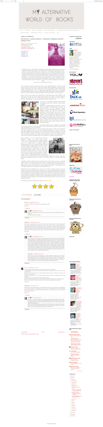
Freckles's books (74, 347)
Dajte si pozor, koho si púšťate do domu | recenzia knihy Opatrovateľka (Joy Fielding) (76, 340)
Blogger (54, 423)
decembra (74, 380)
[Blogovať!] (36, 195)
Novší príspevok (24, 332)
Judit (26, 194)
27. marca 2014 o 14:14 (36, 297)
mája (73, 403)
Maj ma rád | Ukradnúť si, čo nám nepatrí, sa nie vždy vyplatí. (76, 368)
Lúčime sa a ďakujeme (75, 332)
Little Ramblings (74, 362)
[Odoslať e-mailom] (35, 195)
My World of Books (74, 338)
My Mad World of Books (75, 358)
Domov (21, 30)
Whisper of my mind (75, 366)
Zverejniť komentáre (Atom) (33, 334)
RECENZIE (27, 30)
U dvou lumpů (73, 351)
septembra (74, 385)
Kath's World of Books (75, 334)
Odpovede (28, 208)
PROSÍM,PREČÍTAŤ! (24, 32)
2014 (72, 377)
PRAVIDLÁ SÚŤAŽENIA (49, 32)
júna (73, 402)
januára (73, 410)
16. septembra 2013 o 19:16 (33, 202)
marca (73, 407)
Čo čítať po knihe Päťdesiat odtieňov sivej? (79, 266)
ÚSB (58, 32)
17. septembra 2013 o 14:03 (32, 267)
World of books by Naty (75, 343)
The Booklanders (74, 331)
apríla (73, 405)
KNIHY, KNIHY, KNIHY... (50, 30)
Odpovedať (26, 205)
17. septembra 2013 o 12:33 (34, 222)
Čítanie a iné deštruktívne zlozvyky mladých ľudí (76, 390)
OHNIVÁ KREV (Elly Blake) (75, 352)
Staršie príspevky (61, 332)
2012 (72, 412)
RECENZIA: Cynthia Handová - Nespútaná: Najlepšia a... (76, 393)
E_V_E (25, 267)
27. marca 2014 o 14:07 (33, 285)
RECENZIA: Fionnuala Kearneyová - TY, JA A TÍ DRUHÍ (78, 315)
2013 (72, 379)
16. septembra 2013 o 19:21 (37, 210)
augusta (73, 399)
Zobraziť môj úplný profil (74, 69)
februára (73, 408)
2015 (72, 376)
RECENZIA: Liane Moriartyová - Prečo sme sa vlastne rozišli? (79, 277)
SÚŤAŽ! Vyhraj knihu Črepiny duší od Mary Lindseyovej (79, 303)
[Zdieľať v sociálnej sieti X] (37, 195)
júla (72, 400)
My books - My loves (75, 354)
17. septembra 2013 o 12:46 (37, 236)
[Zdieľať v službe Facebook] (39, 195)
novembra (74, 382)
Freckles (26, 202)
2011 (72, 414)
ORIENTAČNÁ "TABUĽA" (36, 32)
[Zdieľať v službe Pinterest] (40, 195)
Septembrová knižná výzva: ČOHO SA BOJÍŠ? (76, 397)
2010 (72, 415)
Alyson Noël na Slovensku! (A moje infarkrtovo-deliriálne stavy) (79, 290)
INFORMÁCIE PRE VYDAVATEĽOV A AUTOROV (67, 30)
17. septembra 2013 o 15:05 (38, 253)
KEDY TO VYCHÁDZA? (37, 30)
